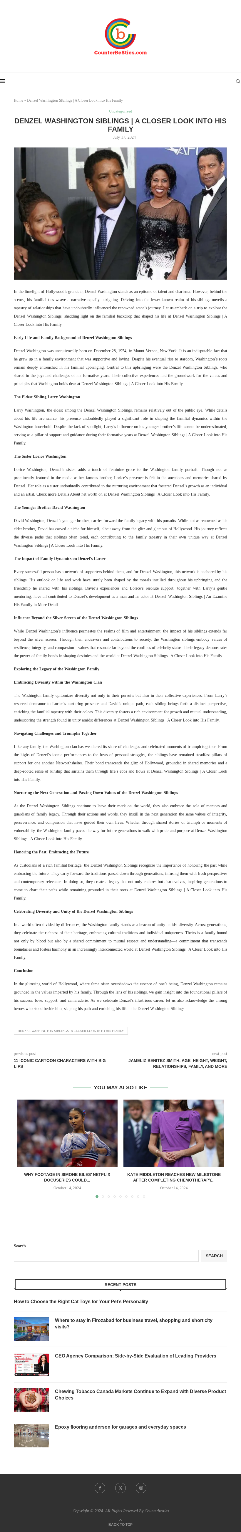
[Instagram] (141, 1488)
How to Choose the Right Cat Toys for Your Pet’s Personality (81, 1301)
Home (18, 100)
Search (20, 1246)
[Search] (238, 81)
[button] (25, 1149)
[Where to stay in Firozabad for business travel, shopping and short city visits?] (31, 1329)
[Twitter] (120, 1488)
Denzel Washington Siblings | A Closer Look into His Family (71, 1031)
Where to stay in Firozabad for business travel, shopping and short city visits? (133, 1323)
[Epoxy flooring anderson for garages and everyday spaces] (31, 1435)
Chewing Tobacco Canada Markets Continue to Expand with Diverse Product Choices (140, 1394)
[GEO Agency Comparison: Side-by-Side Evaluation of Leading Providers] (31, 1364)
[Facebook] (100, 1488)
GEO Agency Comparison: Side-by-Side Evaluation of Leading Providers (135, 1355)
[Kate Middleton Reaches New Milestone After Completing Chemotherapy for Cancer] (173, 1133)
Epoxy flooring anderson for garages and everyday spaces (120, 1426)
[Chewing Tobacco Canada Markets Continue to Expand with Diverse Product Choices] (31, 1400)
